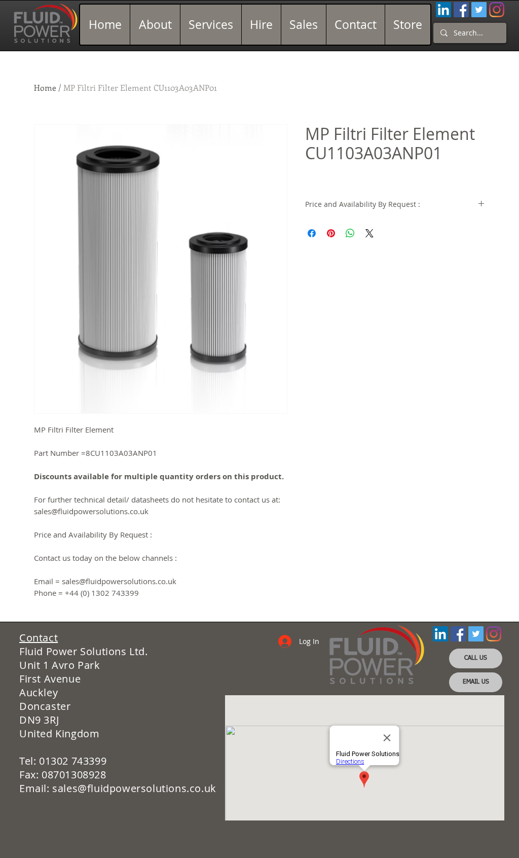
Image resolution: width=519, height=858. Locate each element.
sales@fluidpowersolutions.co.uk (134, 788)
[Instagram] (496, 9)
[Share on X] (369, 233)
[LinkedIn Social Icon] (443, 9)
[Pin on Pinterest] (331, 233)
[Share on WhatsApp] (350, 233)
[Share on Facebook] (312, 233)
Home (45, 87)
